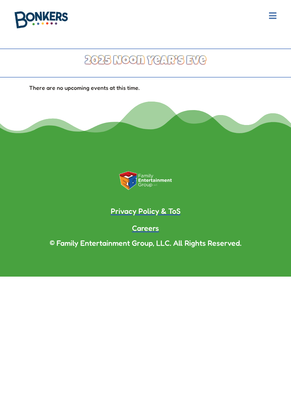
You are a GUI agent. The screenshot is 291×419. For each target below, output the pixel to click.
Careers (145, 228)
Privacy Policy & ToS (146, 211)
